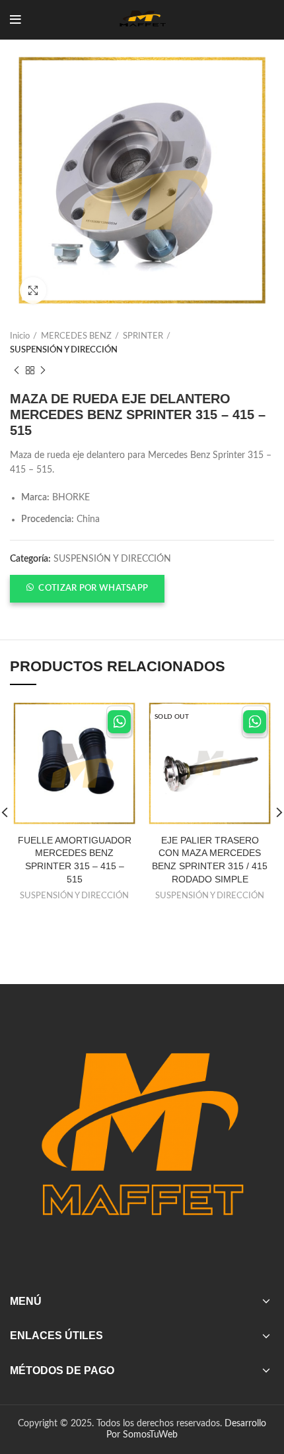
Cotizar (119, 721)
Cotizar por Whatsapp (93, 588)
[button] (87, 588)
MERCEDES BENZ (76, 336)
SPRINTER (143, 336)
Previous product (16, 371)
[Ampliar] (33, 290)
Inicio (20, 336)
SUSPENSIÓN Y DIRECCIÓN (64, 350)
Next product (43, 371)
